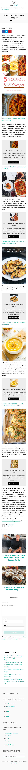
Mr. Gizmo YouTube (10, 706)
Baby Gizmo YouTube (10, 703)
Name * (6, 619)
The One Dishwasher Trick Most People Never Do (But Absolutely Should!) (13, 664)
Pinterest (7, 711)
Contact (7, 738)
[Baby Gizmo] (14, 3)
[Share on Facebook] (3, 31)
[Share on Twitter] (6, 31)
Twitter (7, 716)
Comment (5, 603)
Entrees (3, 529)
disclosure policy (5, 9)
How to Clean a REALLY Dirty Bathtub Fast (12, 675)
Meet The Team (9, 735)
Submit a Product (9, 744)
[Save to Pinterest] (10, 31)
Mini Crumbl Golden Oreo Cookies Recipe (13, 670)
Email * (6, 625)
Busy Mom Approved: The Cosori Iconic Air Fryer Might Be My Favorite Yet (14, 681)
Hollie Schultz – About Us (11, 733)
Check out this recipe (14, 162)
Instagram (7, 714)
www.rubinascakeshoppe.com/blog (11, 521)
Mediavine (14, 763)
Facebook (7, 709)
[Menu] (2, 3)
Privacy (7, 740)
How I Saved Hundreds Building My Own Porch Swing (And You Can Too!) (14, 658)
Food (6, 529)
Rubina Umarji (10, 524)
